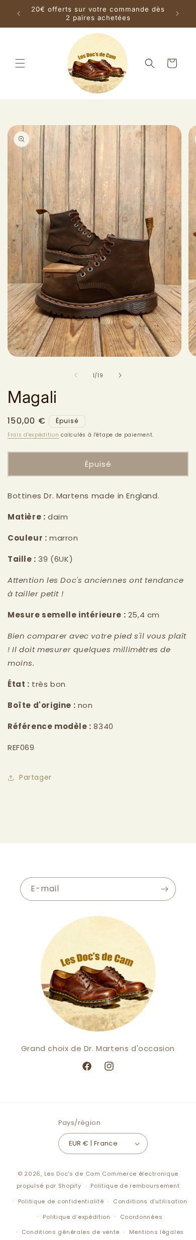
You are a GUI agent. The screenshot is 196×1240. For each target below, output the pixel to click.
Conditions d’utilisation (150, 1201)
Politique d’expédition (76, 1217)
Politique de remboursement (134, 1186)
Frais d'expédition (33, 435)
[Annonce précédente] (19, 14)
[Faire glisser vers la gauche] (76, 375)
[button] (20, 63)
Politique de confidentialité (61, 1201)
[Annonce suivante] (177, 14)
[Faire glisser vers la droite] (120, 375)
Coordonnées (141, 1217)
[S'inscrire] (164, 889)
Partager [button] (35, 777)
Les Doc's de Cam (72, 1174)
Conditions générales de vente (71, 1232)
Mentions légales (156, 1232)
